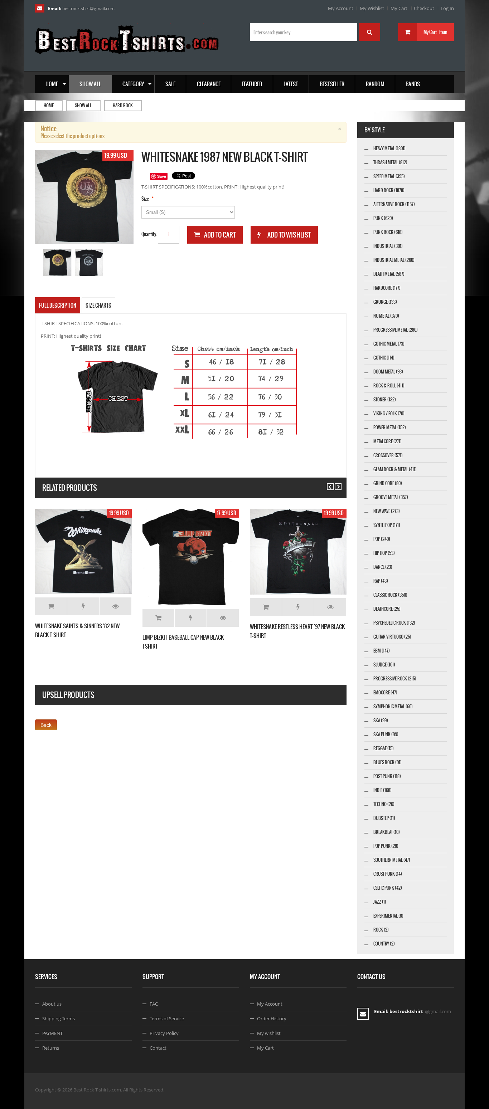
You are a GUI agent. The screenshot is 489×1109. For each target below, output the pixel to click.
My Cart (399, 8)
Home (49, 105)
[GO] (369, 32)
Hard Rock (123, 105)
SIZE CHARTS (98, 305)
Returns (50, 1048)
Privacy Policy (164, 1033)
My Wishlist (372, 8)
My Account (340, 8)
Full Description (57, 305)
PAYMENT (52, 1033)
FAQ (154, 1004)
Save (161, 176)
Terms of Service (167, 1018)
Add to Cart (51, 606)
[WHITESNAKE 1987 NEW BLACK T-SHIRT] (57, 262)
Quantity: (149, 234)
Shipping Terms (58, 1018)
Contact (158, 1048)
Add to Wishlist (83, 606)
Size (145, 198)
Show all (83, 105)
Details (115, 606)
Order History (271, 1018)
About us (52, 1004)
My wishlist (269, 1033)
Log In (447, 8)
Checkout (424, 8)
